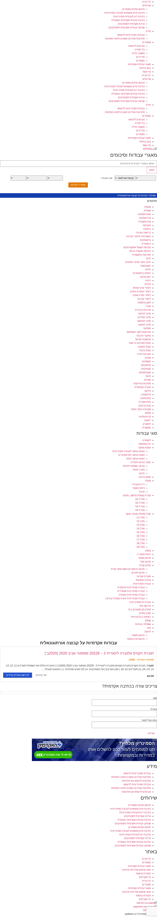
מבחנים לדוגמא (136, 46)
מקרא (148, 357)
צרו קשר (146, 71)
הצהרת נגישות (143, 873)
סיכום (142, 473)
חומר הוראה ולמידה (141, 462)
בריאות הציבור (143, 232)
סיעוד (148, 376)
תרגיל (142, 491)
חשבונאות (145, 265)
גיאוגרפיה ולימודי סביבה (138, 236)
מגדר (148, 306)
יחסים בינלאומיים (142, 273)
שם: (155, 698)
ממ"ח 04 (140, 510)
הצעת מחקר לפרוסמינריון (132, 455)
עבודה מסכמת (143, 580)
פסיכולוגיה (145, 398)
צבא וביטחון (145, 405)
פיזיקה (147, 391)
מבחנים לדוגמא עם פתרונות (136, 780)
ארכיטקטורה (144, 221)
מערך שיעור (138, 469)
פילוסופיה (146, 394)
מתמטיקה (146, 365)
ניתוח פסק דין (144, 554)
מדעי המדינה (144, 317)
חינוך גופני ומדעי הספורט (138, 262)
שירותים (146, 5)
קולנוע (148, 413)
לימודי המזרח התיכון (140, 291)
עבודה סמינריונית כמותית (132, 594)
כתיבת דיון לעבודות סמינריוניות (129, 16)
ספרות (147, 380)
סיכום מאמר (144, 558)
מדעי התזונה (144, 324)
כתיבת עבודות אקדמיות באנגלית (128, 20)
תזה (149, 628)
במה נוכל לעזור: (149, 720)
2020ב (131, 659)
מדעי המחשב (144, 321)
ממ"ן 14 (140, 528)
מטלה (148, 480)
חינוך (148, 258)
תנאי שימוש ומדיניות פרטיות (136, 869)
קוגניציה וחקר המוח (141, 409)
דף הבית (146, 1)
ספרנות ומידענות (142, 383)
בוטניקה (147, 225)
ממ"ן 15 (140, 532)
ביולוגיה (147, 229)
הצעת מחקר (144, 447)
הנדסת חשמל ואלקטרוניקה (137, 247)
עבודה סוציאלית (142, 387)
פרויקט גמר (145, 605)
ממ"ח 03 (140, 506)
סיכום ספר (145, 561)
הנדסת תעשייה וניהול (140, 251)
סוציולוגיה (146, 368)
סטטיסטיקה (145, 372)
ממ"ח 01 (140, 499)
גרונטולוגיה (145, 240)
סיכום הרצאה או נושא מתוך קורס (128, 569)
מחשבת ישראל (143, 339)
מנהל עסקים (144, 346)
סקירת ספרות (144, 576)
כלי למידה (140, 49)
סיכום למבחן (138, 572)
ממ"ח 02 (140, 502)
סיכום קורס (145, 565)
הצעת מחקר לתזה (135, 458)
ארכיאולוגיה (145, 218)
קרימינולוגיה (145, 416)
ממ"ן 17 (140, 539)
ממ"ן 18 (140, 543)
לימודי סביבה (144, 299)
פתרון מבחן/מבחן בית (139, 609)
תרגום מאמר (138, 635)
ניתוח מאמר (138, 488)
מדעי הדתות (144, 313)
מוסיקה (147, 328)
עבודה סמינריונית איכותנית (131, 587)
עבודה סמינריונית (142, 583)
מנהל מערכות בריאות (140, 343)
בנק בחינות (145, 68)
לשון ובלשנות (144, 302)
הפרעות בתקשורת (141, 254)
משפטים (146, 361)
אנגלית (147, 210)
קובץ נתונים (145, 613)
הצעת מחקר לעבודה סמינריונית (128, 451)
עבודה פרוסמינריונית (140, 602)
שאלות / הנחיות (143, 624)
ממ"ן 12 (140, 521)
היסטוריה (146, 243)
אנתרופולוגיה (144, 214)
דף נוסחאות (145, 444)
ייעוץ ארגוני (145, 276)
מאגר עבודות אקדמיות (139, 64)
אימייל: (153, 709)
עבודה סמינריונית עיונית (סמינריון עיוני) (125, 598)
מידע (148, 31)
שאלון (148, 620)
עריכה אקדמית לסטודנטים (131, 24)
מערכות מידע (144, 354)
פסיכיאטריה (145, 402)
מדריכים (140, 57)
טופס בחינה (145, 477)
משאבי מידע (138, 53)
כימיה (148, 280)
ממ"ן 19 (140, 547)
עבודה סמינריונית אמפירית (131, 591)
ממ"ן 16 (140, 536)
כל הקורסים (145, 877)
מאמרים (146, 42)
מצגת (148, 550)
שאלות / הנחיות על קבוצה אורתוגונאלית (137, 195)
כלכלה (147, 284)
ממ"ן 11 (140, 517)
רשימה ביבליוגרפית (141, 617)
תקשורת (146, 427)
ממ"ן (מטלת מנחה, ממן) (138, 514)
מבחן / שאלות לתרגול (134, 466)
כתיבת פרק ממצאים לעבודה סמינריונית (124, 12)
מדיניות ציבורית (143, 310)
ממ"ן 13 (140, 525)
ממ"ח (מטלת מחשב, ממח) (137, 495)
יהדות (148, 269)
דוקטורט (146, 440)
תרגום (148, 631)
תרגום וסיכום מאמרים (133, 9)
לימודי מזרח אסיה (142, 295)
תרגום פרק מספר (136, 639)
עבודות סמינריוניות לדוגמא (131, 35)
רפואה (147, 420)
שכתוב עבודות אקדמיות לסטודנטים (127, 27)
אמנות (147, 207)
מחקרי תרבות (144, 335)
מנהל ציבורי (145, 350)
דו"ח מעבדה (138, 484)
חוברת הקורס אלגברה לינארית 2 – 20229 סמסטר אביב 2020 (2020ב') (99, 653)
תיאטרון (147, 424)
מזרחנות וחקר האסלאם (139, 332)
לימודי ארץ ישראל (142, 288)
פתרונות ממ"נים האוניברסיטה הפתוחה (125, 38)
